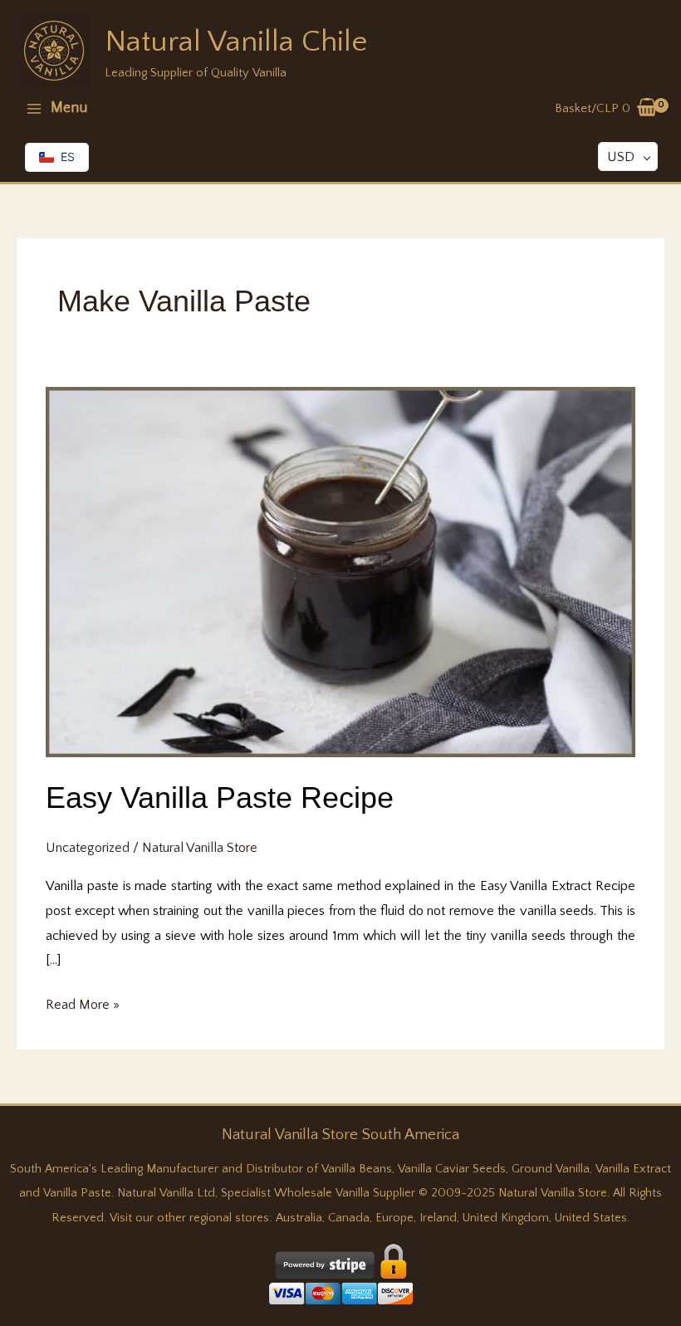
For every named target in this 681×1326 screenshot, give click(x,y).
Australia (299, 1218)
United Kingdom (506, 1218)
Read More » (83, 1007)
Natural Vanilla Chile (236, 41)
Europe (394, 1218)
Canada (349, 1218)
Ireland (438, 1218)
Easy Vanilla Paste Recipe (220, 797)
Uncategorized (88, 847)
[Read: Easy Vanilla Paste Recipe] (340, 571)
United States (591, 1218)
